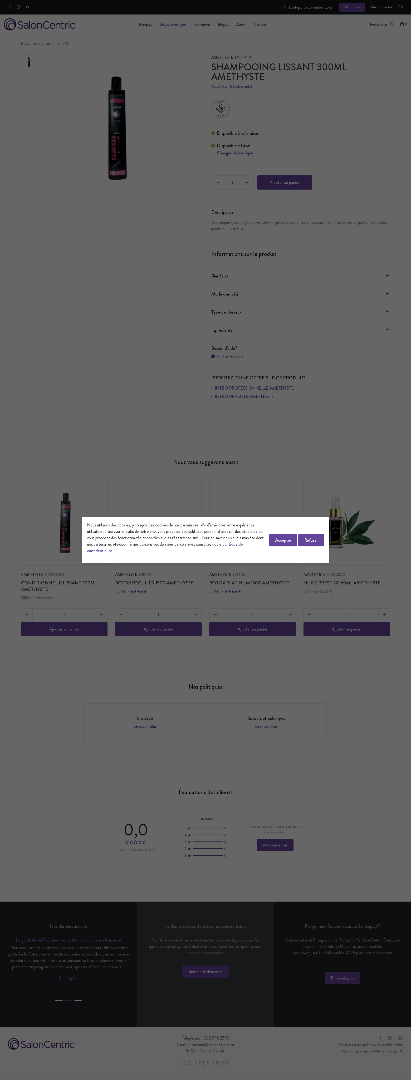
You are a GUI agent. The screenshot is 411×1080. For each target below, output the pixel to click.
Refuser (311, 540)
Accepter (283, 540)
